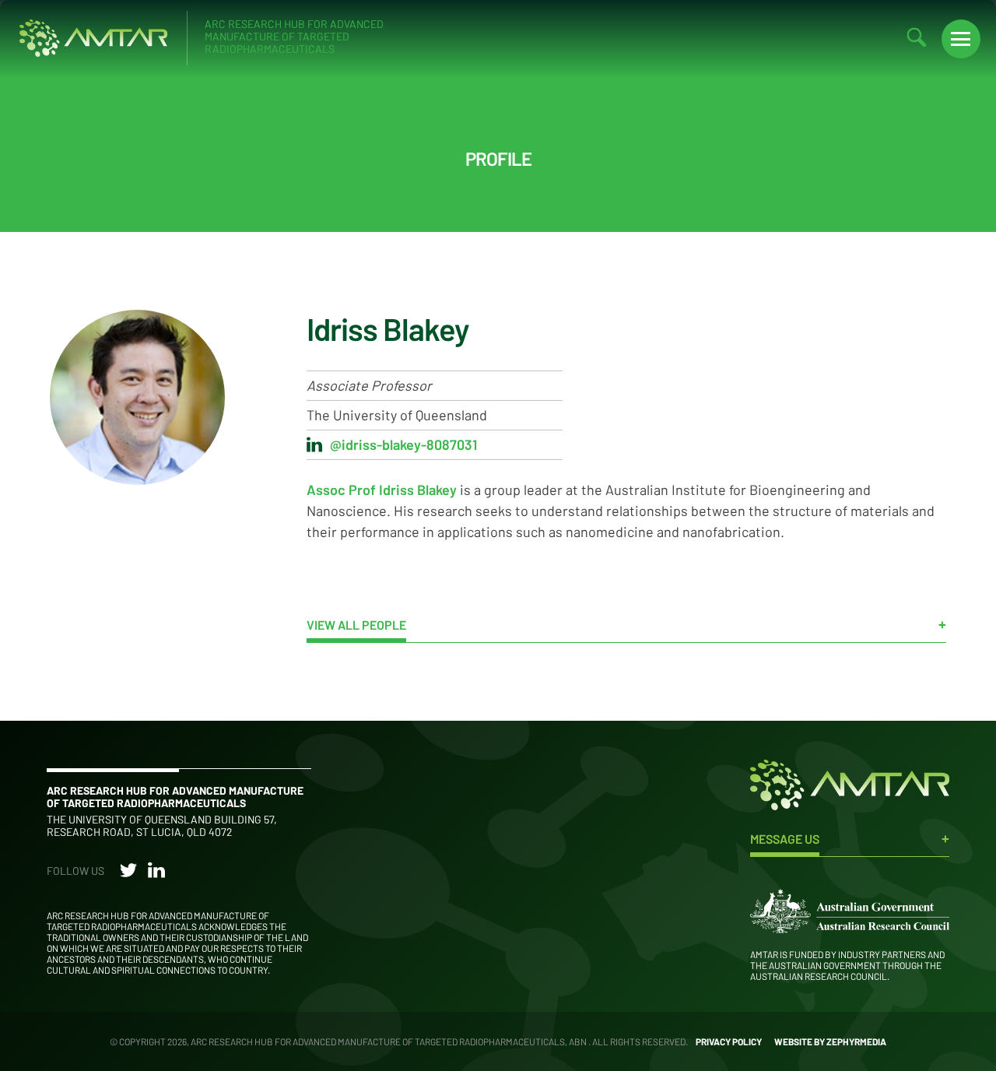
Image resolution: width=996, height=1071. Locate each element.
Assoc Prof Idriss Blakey (382, 489)
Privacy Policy (729, 1041)
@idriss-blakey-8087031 (403, 444)
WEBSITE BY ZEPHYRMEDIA (830, 1041)
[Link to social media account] (128, 873)
